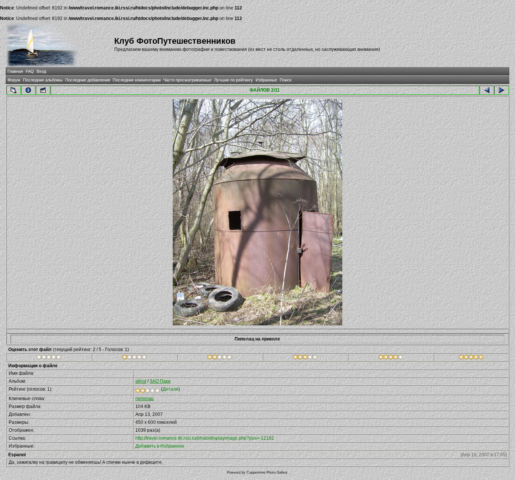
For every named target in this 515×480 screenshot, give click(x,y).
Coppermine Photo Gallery (267, 472)
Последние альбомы (43, 80)
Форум (14, 80)
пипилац (144, 398)
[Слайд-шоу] (43, 90)
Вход (41, 71)
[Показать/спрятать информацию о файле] (28, 90)
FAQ (30, 71)
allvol (140, 381)
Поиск (285, 80)
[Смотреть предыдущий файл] (487, 90)
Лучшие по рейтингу (233, 80)
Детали (170, 389)
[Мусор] (49, 358)
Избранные (266, 80)
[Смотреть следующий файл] (501, 90)
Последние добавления (87, 80)
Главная (15, 71)
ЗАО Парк (160, 381)
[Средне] (219, 358)
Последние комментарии (137, 80)
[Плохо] (134, 358)
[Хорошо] (305, 358)
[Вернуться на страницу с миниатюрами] (13, 90)
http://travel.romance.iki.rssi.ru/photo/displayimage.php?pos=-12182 (204, 438)
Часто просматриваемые (187, 80)
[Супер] (471, 358)
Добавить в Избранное (159, 446)
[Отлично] (391, 358)
